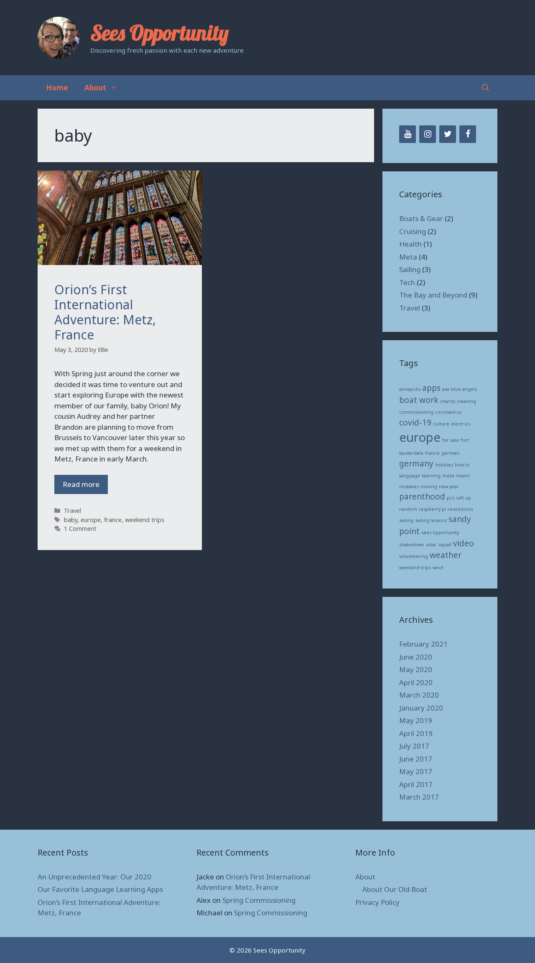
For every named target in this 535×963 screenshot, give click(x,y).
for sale (450, 440)
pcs (450, 498)
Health (410, 244)
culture (441, 424)
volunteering (413, 556)
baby (70, 520)
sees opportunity (440, 532)
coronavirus (448, 412)
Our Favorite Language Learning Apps (100, 889)
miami (463, 476)
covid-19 (415, 422)
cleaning (466, 401)
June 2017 (415, 759)
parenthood (422, 496)
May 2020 (415, 669)
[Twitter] (447, 134)
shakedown (411, 545)
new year (449, 486)
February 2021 (423, 644)
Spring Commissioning (259, 900)
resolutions (460, 509)
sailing (406, 520)
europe (91, 520)
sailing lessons (431, 520)
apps (431, 387)
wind (438, 568)
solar (431, 545)
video (463, 543)
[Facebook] (467, 134)
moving (428, 486)
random (408, 509)
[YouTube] (407, 134)
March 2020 (419, 695)
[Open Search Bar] (485, 87)
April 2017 (416, 784)
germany (416, 463)
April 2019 (416, 733)
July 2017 (414, 746)
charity (447, 401)
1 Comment (80, 528)
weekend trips (144, 520)
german (450, 453)
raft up (463, 498)
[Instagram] (427, 134)
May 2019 (415, 720)
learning (431, 476)
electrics (460, 424)
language (409, 476)
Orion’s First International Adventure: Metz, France (105, 312)
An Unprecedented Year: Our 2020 (94, 876)
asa (445, 389)
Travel (72, 511)
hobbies (444, 465)
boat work (418, 400)
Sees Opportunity (159, 33)
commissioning (416, 412)
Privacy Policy (377, 902)
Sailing (409, 269)
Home (57, 87)
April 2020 (416, 682)
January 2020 (421, 708)
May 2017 (415, 771)
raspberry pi (432, 509)
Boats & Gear (421, 218)
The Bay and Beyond (433, 295)
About (95, 87)
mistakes (409, 486)
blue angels (464, 389)
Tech (407, 282)
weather (445, 555)
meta (448, 476)
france (113, 520)
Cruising (412, 231)
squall (444, 545)
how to (462, 465)
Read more (81, 484)
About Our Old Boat (394, 889)
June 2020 (415, 657)
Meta (408, 257)
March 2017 (419, 797)
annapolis (409, 389)
